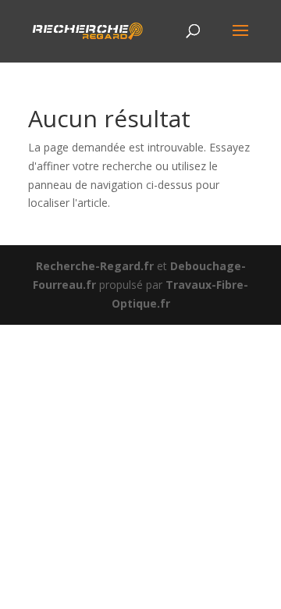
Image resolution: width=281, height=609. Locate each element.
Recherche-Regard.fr (95, 265)
